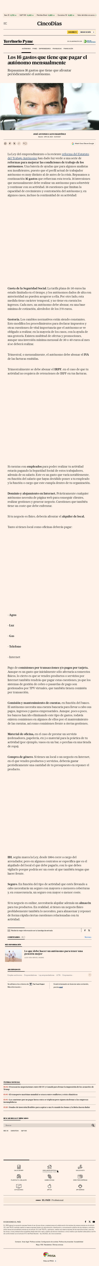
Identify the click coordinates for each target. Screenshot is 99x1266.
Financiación (68, 49)
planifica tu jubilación (19, 1180)
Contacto (18, 1242)
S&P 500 (23, 15)
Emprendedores (45, 49)
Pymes (34, 49)
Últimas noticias (12, 1082)
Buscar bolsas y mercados (15, 1118)
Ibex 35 (6, 15)
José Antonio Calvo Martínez (49, 134)
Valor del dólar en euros (86, 15)
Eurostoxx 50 (62, 15)
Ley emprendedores (46, 975)
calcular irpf (18, 1170)
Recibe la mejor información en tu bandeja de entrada (32, 930)
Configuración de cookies (49, 1242)
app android (80, 1189)
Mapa (38, 1244)
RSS (41, 1244)
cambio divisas (49, 1180)
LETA (58, 975)
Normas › (88, 937)
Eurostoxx (15, 1131)
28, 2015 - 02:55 (52, 137)
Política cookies (35, 1242)
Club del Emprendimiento (89, 41)
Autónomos (26, 49)
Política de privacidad (66, 1242)
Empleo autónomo (15, 975)
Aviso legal (25, 1242)
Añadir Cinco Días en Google (84, 143)
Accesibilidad (78, 1242)
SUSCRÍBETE (72, 32)
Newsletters (48, 1244)
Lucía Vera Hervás (31, 957)
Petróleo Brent (42, 15)
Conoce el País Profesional (49, 1200)
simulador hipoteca (49, 1170)
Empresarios (67, 975)
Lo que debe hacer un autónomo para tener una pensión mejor (53, 952)
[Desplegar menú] (5, 23)
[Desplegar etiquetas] (90, 975)
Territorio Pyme (18, 41)
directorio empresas (80, 1180)
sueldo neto (80, 1170)
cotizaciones (18, 1189)
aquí (61, 987)
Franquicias (57, 49)
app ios (49, 1189)
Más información (14, 987)
